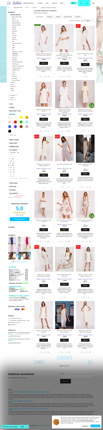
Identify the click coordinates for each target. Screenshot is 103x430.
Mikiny (13, 33)
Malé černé (15, 55)
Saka (13, 41)
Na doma (14, 35)
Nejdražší (58, 16)
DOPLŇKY (14, 76)
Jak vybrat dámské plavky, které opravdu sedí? (20, 401)
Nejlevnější (49, 16)
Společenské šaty (16, 68)
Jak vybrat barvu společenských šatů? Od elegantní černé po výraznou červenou (29, 391)
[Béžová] (15, 117)
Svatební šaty (15, 70)
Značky (12, 90)
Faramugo (14, 78)
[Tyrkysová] (26, 122)
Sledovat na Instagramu (21, 261)
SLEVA (12, 99)
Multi (12, 135)
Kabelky (14, 27)
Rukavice (14, 39)
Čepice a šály (15, 21)
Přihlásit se (65, 381)
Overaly (14, 37)
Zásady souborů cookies (86, 420)
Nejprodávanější (68, 16)
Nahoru (39, 362)
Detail (43, 63)
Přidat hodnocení (19, 219)
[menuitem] (29, 3)
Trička (13, 72)
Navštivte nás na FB (15, 322)
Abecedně (78, 16)
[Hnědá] (21, 126)
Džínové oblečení (16, 23)
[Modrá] (9, 126)
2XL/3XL (13, 176)
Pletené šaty (15, 64)
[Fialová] (15, 126)
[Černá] (9, 131)
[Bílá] (9, 117)
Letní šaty (15, 53)
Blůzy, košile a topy (17, 17)
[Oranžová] (26, 117)
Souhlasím (96, 426)
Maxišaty (14, 57)
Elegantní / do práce (17, 51)
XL (12, 169)
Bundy (13, 18)
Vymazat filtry (19, 195)
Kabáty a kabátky (16, 25)
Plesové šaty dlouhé (17, 62)
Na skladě (13, 95)
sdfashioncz (13, 324)
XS (11, 156)
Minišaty (14, 59)
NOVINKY (12, 82)
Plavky (12, 88)
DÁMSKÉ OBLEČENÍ (15, 14)
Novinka (13, 97)
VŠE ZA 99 (12, 86)
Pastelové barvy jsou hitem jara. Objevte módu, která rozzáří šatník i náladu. (28, 408)
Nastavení (85, 426)
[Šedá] (26, 126)
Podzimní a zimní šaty (17, 66)
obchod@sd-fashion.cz (16, 318)
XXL (12, 172)
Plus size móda (16, 80)
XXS (12, 154)
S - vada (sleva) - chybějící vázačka (20, 178)
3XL (12, 174)
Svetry (13, 47)
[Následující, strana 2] (89, 362)
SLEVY (11, 84)
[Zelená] (21, 122)
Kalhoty (14, 29)
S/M (12, 161)
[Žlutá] (21, 117)
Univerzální (14, 152)
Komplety (14, 31)
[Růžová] (9, 122)
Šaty (13, 49)
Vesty (13, 74)
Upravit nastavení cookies (44, 425)
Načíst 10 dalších (64, 357)
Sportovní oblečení (16, 43)
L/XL (12, 167)
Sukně (13, 45)
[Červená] (15, 122)
